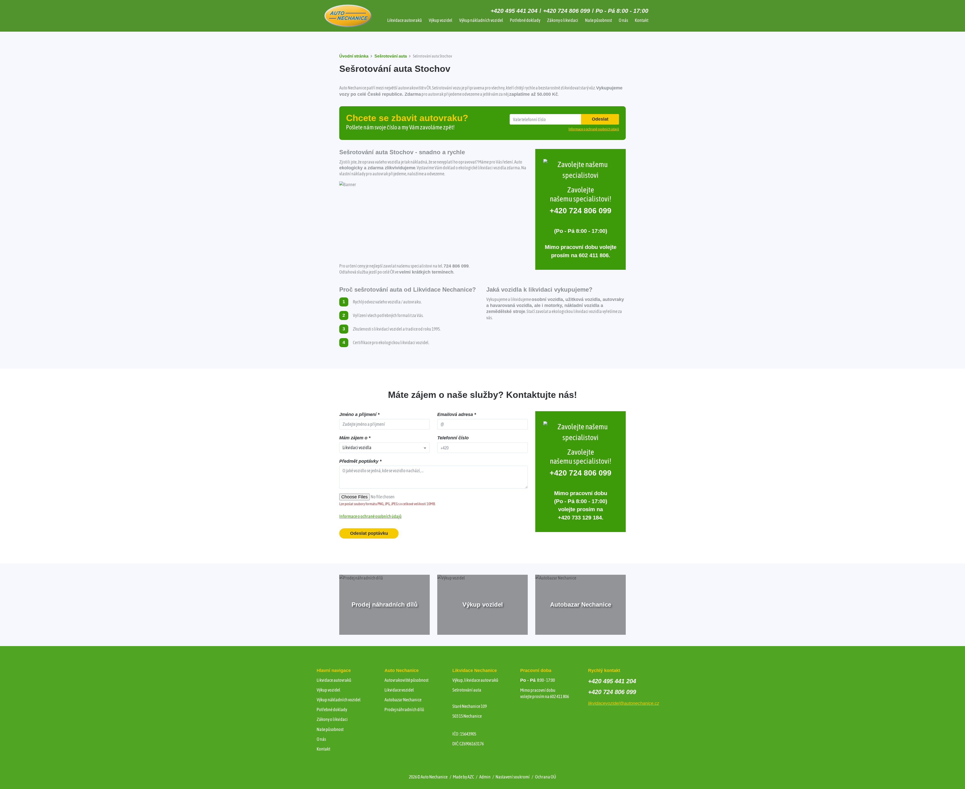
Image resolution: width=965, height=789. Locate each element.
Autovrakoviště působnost (406, 680)
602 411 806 (594, 255)
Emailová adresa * (456, 414)
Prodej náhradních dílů (404, 709)
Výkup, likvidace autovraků (475, 680)
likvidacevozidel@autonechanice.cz (623, 703)
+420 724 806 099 (566, 11)
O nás (623, 20)
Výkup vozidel (440, 20)
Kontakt (641, 20)
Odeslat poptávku (369, 533)
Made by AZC (463, 776)
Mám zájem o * (354, 437)
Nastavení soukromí (513, 776)
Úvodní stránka (353, 56)
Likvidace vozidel (399, 690)
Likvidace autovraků (404, 20)
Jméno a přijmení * (359, 414)
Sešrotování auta (390, 56)
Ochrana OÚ (545, 776)
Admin (485, 776)
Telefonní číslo (453, 437)
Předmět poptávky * (360, 461)
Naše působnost (598, 20)
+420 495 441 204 (514, 11)
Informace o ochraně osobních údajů (370, 516)
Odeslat (600, 119)
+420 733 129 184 (580, 517)
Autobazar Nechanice (402, 699)
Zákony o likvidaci (562, 20)
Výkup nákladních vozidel (481, 20)
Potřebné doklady (525, 20)
